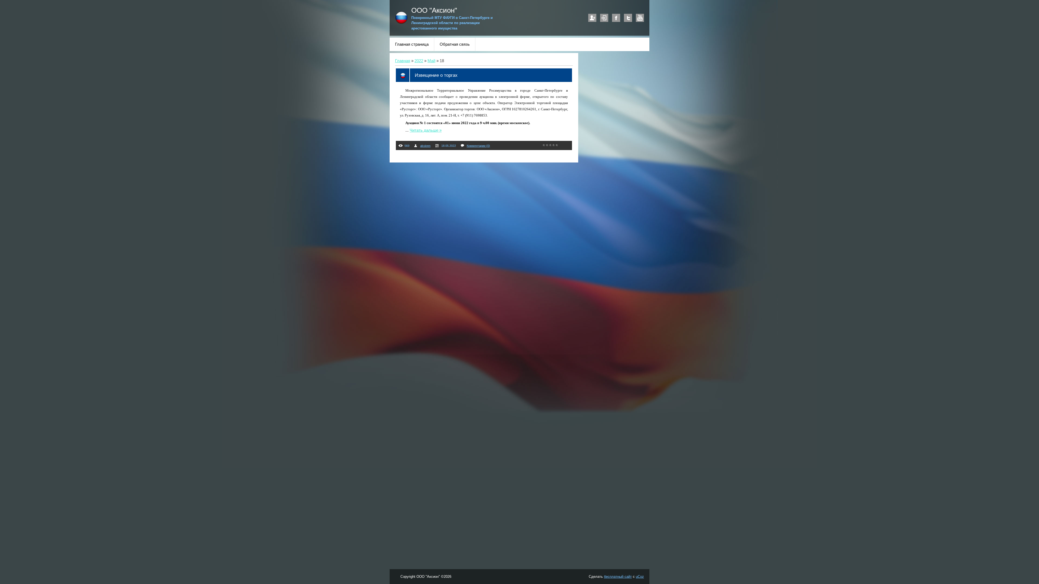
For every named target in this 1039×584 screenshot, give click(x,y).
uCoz (640, 577)
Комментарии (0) (478, 145)
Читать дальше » (426, 130)
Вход (604, 18)
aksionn (425, 145)
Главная (402, 61)
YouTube (640, 18)
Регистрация (592, 18)
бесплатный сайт (618, 577)
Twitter (628, 18)
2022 (419, 61)
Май (431, 61)
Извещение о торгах (436, 75)
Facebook (616, 18)
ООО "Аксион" (434, 10)
